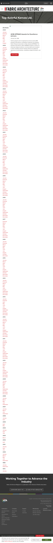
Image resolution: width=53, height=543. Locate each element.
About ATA (14, 511)
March (4, 35)
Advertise (24, 512)
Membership (36, 508)
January (4, 32)
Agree (46, 539)
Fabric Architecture (4, 523)
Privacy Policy (36, 539)
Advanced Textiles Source (6, 520)
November (5, 63)
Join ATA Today (36, 514)
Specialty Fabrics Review (5, 511)
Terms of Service (8, 541)
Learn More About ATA (17, 489)
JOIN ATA (45, 3)
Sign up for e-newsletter (35, 489)
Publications (4, 508)
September (5, 60)
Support (24, 508)
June (4, 40)
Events (13, 512)
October (5, 61)
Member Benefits (37, 511)
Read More (15, 54)
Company (14, 508)
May (4, 38)
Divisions (14, 514)
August (4, 43)
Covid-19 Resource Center (47, 509)
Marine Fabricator (6, 518)
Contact (24, 511)
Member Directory (37, 512)
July (4, 41)
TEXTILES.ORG (6, 3)
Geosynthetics (5, 514)
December (5, 65)
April (4, 37)
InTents (3, 516)
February (5, 33)
